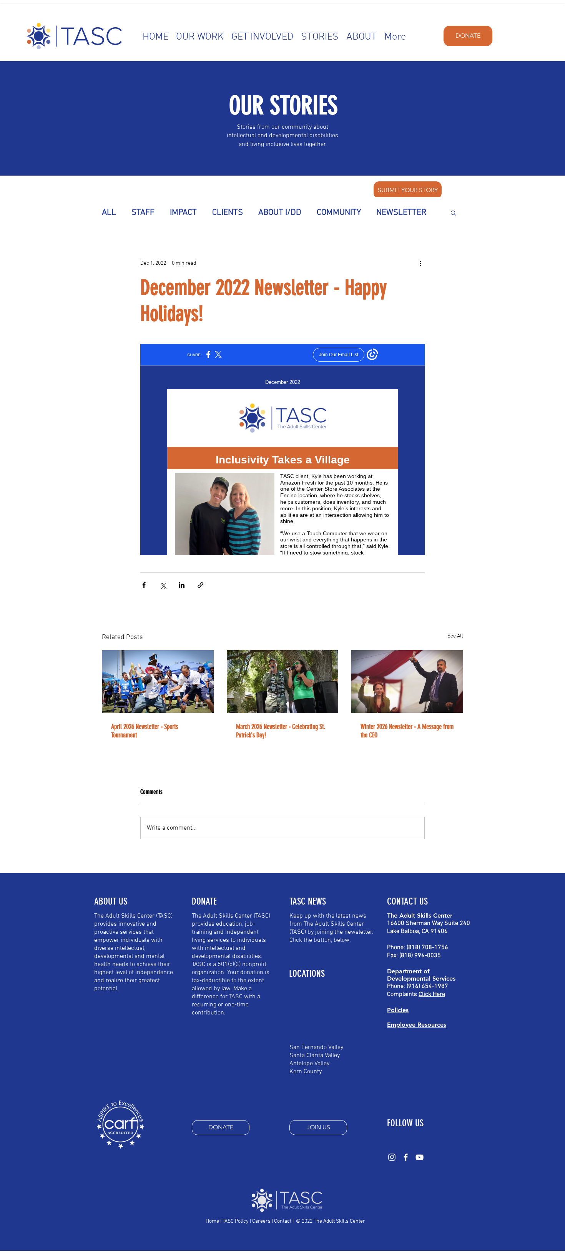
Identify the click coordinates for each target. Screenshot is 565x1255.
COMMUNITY (339, 213)
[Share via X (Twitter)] (162, 585)
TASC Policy (236, 1221)
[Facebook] (405, 1157)
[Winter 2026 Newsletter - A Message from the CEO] (407, 681)
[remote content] (282, 449)
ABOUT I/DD (279, 213)
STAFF (143, 213)
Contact (282, 1221)
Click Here (432, 994)
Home (212, 1221)
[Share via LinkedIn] (181, 585)
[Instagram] (392, 1157)
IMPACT (183, 213)
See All (455, 636)
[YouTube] (419, 1157)
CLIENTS (227, 213)
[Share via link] (200, 585)
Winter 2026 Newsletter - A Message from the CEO (407, 730)
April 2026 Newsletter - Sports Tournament (144, 730)
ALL (109, 213)
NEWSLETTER (401, 213)
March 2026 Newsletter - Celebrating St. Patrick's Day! (280, 730)
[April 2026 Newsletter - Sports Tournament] (158, 681)
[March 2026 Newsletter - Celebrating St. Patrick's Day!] (283, 681)
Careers (261, 1221)
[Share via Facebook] (144, 585)
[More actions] (420, 263)
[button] (453, 212)
